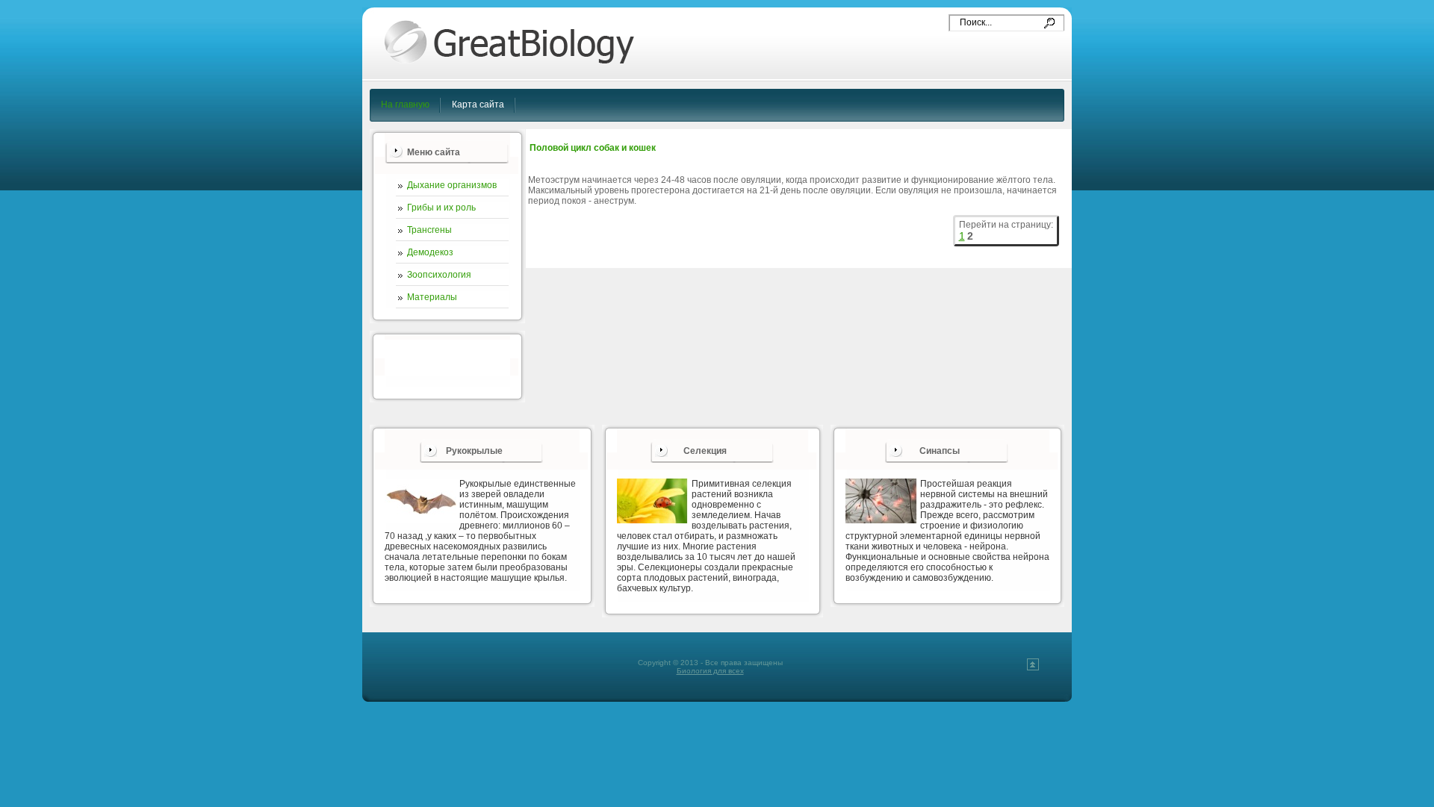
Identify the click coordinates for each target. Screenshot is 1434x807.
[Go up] (1033, 668)
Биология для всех (710, 671)
